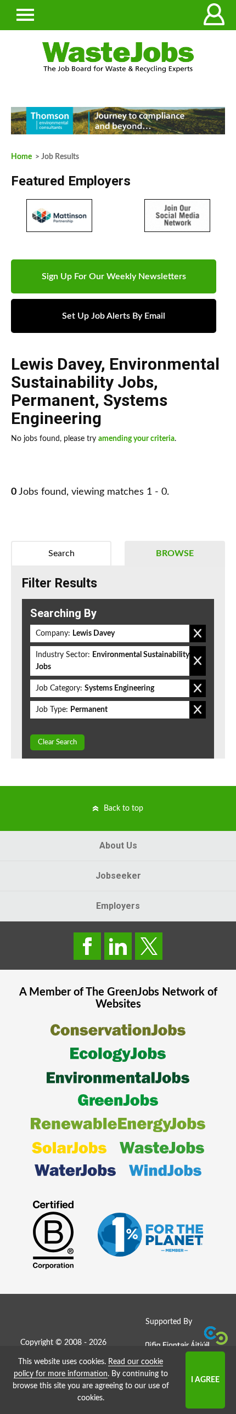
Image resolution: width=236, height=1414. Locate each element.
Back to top (123, 808)
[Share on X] (148, 946)
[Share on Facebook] (87, 946)
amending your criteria (136, 439)
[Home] (118, 57)
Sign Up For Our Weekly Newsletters (114, 276)
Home (21, 157)
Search (61, 553)
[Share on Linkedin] (118, 946)
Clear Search (57, 742)
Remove (197, 633)
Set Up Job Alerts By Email (113, 316)
